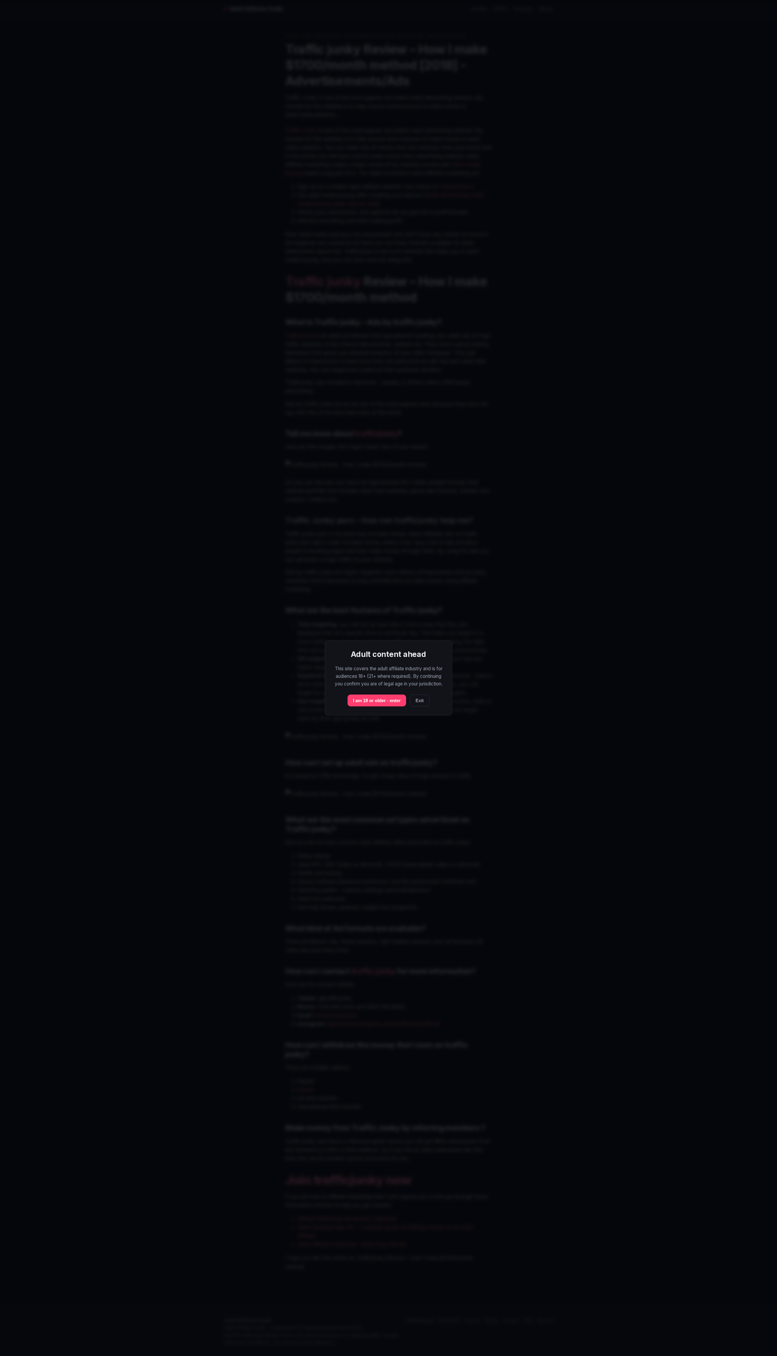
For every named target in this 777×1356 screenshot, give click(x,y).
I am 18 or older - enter (377, 700)
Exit (420, 700)
